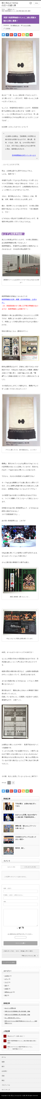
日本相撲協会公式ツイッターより (24, 155)
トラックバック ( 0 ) (30, 867)
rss (30, 3)
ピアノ (6, 979)
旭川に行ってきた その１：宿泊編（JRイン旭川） (18, 951)
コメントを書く (27, 25)
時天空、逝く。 (20, 848)
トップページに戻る (9, 962)
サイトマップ (6, 1090)
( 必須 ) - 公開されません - (14, 895)
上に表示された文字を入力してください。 (20, 934)
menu (36, 3)
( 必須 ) (7, 888)
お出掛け (7, 975)
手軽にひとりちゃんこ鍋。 (29, 955)
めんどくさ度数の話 (10, 1008)
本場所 (6, 988)
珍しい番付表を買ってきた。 (13, 1018)
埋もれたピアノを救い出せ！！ (16, 1036)
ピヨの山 (8, 28)
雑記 (6, 995)
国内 (6, 985)
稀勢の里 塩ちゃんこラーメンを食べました (25, 827)
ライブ (6, 982)
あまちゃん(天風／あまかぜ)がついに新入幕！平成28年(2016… (26, 816)
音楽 (3, 1076)
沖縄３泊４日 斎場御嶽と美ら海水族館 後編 (17, 1011)
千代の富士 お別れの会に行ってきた (25, 805)
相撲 (3, 1062)
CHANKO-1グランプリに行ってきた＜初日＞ (25, 838)
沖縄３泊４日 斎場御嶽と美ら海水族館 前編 (17, 1014)
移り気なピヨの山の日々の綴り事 (10, 4)
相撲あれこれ (11, 9)
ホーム (4, 1057)
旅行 (3, 1066)
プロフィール (6, 1085)
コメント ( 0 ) (11, 867)
